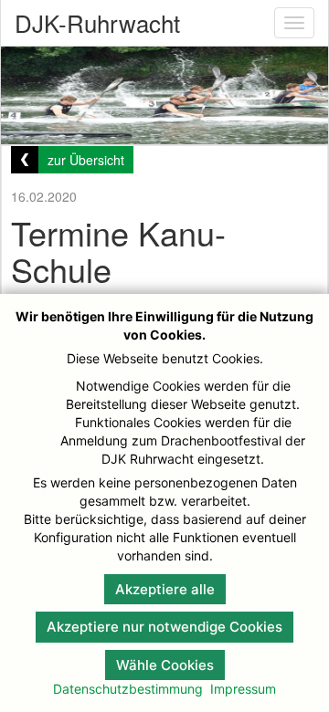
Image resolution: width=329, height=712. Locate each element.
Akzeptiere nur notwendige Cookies (164, 626)
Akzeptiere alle (165, 589)
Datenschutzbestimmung (128, 688)
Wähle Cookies (165, 665)
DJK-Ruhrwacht (97, 22)
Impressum (243, 688)
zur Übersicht (86, 160)
